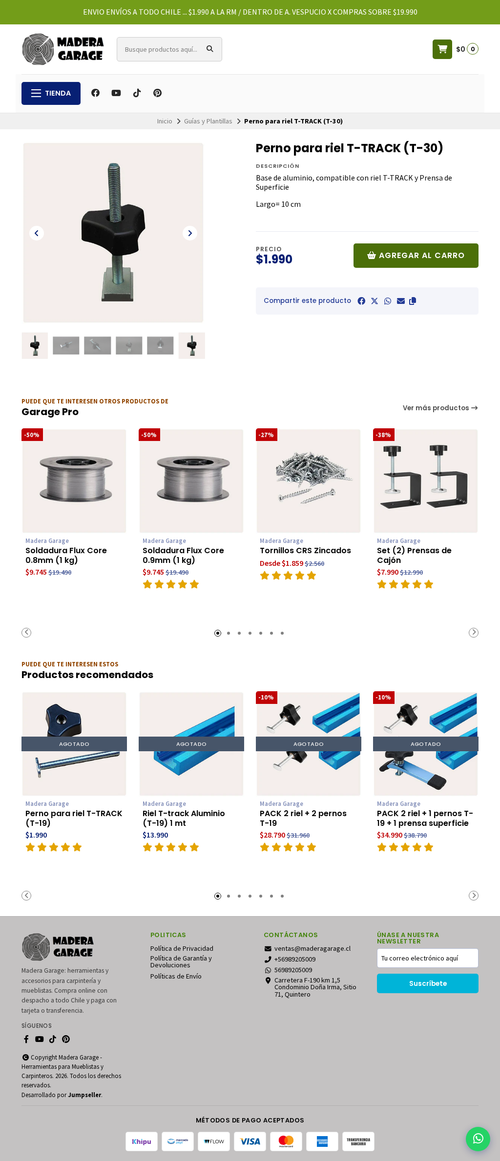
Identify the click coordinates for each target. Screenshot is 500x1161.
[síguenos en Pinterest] (157, 93)
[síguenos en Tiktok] (136, 93)
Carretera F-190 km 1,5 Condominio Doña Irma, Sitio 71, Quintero (315, 987)
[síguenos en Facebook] (95, 93)
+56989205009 (294, 959)
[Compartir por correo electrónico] (401, 301)
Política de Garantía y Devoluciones (181, 962)
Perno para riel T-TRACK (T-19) (74, 818)
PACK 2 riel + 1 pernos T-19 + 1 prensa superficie (425, 818)
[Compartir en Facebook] (361, 301)
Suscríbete (428, 983)
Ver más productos (437, 408)
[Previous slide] (36, 233)
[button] (412, 301)
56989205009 (293, 969)
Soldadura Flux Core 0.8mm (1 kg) (66, 555)
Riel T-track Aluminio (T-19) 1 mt (184, 818)
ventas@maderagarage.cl (312, 948)
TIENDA (58, 93)
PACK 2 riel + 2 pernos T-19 (303, 818)
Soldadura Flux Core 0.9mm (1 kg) (183, 555)
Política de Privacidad (181, 948)
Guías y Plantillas (208, 121)
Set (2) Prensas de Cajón (414, 555)
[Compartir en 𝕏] (374, 301)
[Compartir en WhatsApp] (388, 301)
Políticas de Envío (176, 976)
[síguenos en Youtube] (116, 93)
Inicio (164, 121)
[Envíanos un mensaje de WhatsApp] (478, 1139)
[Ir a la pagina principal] (63, 49)
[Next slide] (190, 233)
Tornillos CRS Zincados (305, 551)
